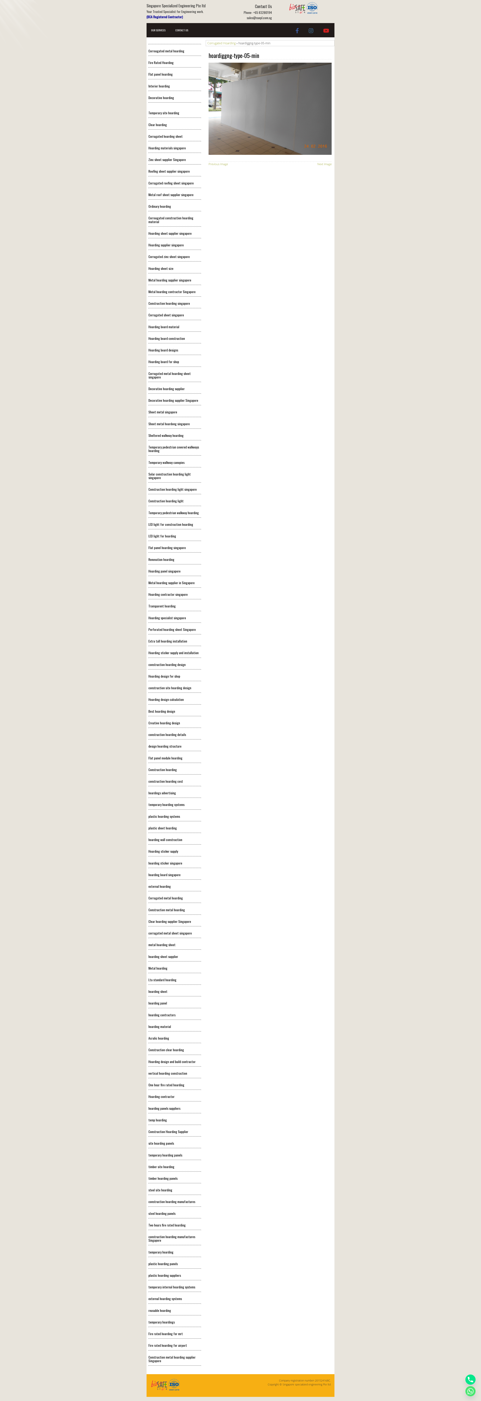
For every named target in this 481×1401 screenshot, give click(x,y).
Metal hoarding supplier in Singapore (171, 582)
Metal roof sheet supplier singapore (171, 194)
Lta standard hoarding (162, 979)
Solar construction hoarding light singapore (169, 476)
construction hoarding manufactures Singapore (171, 1238)
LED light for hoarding (162, 535)
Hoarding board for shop (163, 361)
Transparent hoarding (162, 605)
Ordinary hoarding (159, 206)
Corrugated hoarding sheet (165, 136)
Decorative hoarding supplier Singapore (173, 400)
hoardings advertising (162, 792)
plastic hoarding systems (164, 816)
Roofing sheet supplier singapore (169, 171)
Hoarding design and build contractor (172, 1061)
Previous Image (218, 164)
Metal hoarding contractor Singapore (172, 291)
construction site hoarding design (169, 687)
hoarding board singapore (164, 874)
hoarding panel (157, 1003)
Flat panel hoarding (160, 74)
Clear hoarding (157, 124)
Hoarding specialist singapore (167, 617)
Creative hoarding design (164, 722)
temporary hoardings (161, 1322)
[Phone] (470, 1380)
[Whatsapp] (470, 1391)
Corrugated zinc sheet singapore (169, 256)
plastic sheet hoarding (162, 827)
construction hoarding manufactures (171, 1201)
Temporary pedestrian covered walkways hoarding (173, 449)
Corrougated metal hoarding (166, 50)
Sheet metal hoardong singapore (169, 423)
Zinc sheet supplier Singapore (167, 159)
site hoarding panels (161, 1143)
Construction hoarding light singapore (172, 489)
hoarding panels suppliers (164, 1108)
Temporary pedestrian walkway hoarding (173, 512)
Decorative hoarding (161, 97)
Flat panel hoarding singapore (167, 547)
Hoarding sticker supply (163, 851)
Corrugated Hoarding (221, 43)
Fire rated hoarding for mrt (165, 1333)
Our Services (158, 30)
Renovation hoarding (161, 559)
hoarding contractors (161, 1014)
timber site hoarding (161, 1166)
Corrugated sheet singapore (166, 314)
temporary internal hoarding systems (171, 1286)
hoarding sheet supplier (163, 956)
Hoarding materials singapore (167, 147)
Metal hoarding (157, 968)
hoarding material (159, 1026)
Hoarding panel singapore (164, 571)
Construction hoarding (162, 769)
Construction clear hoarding (166, 1049)
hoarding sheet (157, 991)
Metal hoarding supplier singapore (169, 280)
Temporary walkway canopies (166, 462)
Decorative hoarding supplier (166, 388)
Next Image (324, 164)
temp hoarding (157, 1119)
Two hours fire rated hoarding (167, 1225)
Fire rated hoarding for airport (167, 1345)
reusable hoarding (159, 1310)
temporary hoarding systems (166, 804)
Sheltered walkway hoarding (166, 435)
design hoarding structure (165, 746)
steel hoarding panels (161, 1213)
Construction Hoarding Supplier (168, 1131)
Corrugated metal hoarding (165, 897)
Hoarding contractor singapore (168, 594)
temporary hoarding (160, 1252)
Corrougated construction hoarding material (170, 219)
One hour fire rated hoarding (166, 1084)
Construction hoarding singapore (169, 303)
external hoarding (159, 886)
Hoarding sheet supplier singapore (170, 233)
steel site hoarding (160, 1189)
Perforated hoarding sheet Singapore (172, 629)
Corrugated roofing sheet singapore (171, 183)
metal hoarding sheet (161, 944)
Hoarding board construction (166, 338)
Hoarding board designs (163, 350)
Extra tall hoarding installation (167, 641)
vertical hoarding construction (167, 1073)
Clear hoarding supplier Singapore (169, 921)
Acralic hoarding (158, 1038)
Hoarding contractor (161, 1096)
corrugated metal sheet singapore (170, 933)
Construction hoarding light (166, 500)
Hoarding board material (163, 326)
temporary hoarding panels (165, 1155)
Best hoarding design (161, 711)
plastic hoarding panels (163, 1263)
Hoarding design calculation (166, 699)
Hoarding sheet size (160, 268)
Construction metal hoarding (166, 909)
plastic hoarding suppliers (164, 1275)
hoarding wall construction (165, 839)
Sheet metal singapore (162, 411)
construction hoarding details (167, 734)
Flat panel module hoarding (165, 757)
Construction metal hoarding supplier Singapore (172, 1359)
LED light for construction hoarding (170, 524)
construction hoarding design (167, 664)
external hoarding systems (165, 1298)
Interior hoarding (159, 86)
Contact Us (181, 30)
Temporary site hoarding (163, 112)
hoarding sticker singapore (165, 863)
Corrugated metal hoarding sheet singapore (169, 375)
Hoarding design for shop (164, 676)
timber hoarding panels (163, 1178)
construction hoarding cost (165, 781)
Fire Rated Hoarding (161, 62)
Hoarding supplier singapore (166, 244)
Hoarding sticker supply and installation (173, 652)
